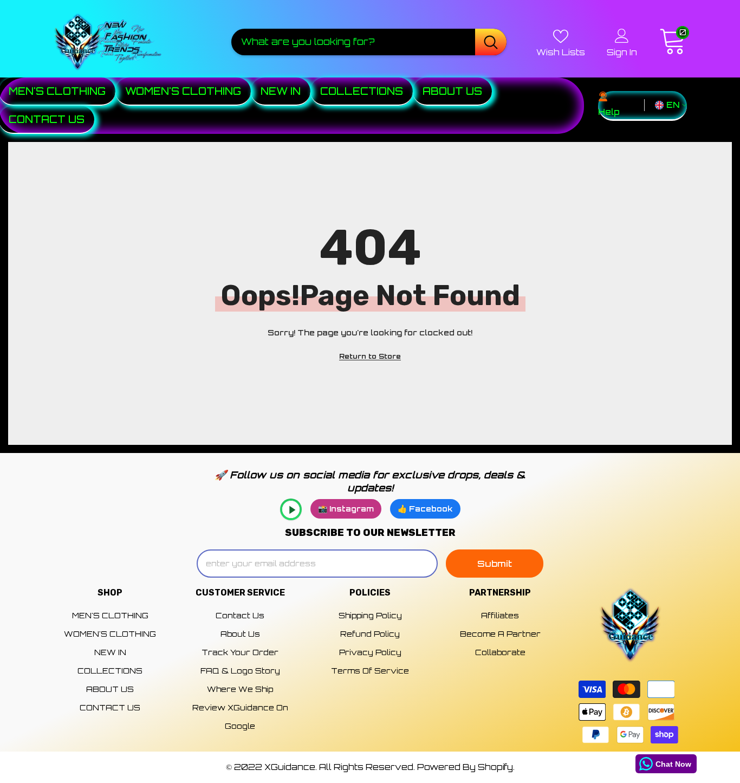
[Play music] (291, 509)
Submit (494, 563)
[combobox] (353, 42)
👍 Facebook (425, 508)
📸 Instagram (346, 508)
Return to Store (370, 356)
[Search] (369, 42)
